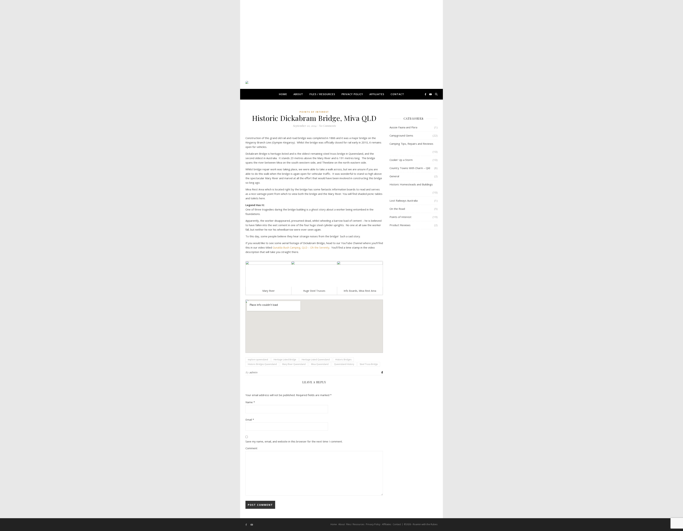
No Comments (327, 125)
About (298, 94)
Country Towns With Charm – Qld (410, 168)
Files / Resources (322, 94)
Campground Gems (401, 135)
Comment (251, 448)
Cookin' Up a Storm (401, 160)
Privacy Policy (352, 94)
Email (249, 419)
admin (253, 372)
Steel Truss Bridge (369, 364)
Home (283, 94)
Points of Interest (314, 111)
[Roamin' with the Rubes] (258, 94)
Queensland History (344, 364)
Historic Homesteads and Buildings (411, 184)
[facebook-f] (426, 94)
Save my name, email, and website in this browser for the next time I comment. (294, 441)
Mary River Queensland (294, 364)
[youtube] (430, 94)
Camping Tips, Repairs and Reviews (411, 143)
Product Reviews (400, 225)
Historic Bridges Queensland (262, 364)
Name (250, 402)
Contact (397, 94)
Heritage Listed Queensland (316, 359)
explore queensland (258, 359)
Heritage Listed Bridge (285, 359)
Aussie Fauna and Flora (403, 127)
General (394, 176)
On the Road (397, 208)
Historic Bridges (343, 359)
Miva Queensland (320, 364)
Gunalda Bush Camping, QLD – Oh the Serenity (301, 247)
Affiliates (376, 94)
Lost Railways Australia (404, 200)
